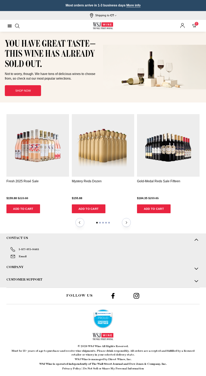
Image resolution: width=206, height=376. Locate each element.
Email (23, 256)
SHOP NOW (23, 90)
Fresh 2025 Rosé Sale (22, 181)
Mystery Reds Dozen (87, 181)
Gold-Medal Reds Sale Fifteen (158, 181)
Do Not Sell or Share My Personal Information (113, 368)
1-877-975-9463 (29, 249)
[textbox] (51, 59)
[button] (103, 15)
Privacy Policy (71, 368)
